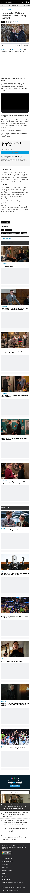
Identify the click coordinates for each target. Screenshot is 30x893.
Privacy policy (5, 864)
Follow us (18, 45)
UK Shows (8, 230)
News (3, 21)
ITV (3, 230)
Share (5, 45)
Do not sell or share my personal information (12, 882)
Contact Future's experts (7, 861)
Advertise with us (6, 879)
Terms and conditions (7, 858)
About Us (4, 876)
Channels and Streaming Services (11, 233)
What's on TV (18, 21)
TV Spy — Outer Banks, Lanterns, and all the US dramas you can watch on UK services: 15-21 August (15, 830)
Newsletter (26, 45)
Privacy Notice (20, 157)
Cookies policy (5, 867)
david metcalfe (6, 222)
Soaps (3, 9)
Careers (3, 873)
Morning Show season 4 (14, 5)
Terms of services (18, 156)
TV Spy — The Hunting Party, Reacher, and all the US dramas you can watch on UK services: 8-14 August (15, 837)
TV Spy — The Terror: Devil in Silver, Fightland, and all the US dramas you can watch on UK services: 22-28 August (15, 822)
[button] (2, 2)
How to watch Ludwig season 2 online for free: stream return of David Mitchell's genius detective (15, 814)
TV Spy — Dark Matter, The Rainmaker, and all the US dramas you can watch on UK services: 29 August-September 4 (16, 806)
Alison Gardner (10, 21)
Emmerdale (8, 9)
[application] (15, 101)
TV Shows (24, 233)
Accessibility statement (7, 870)
